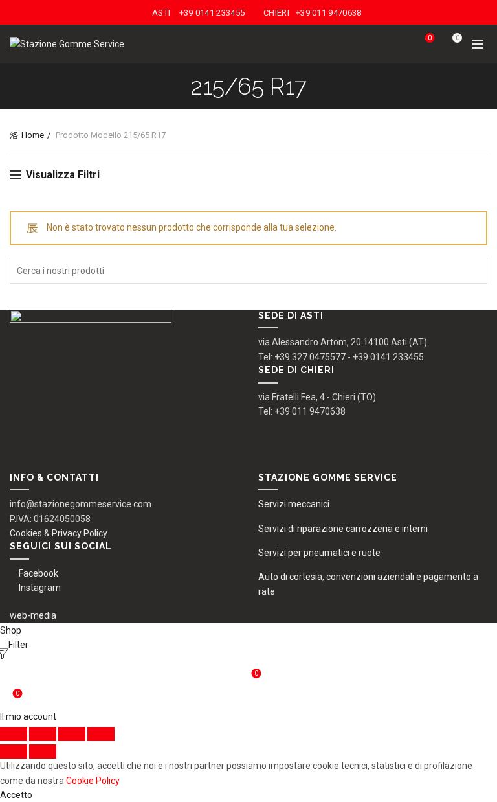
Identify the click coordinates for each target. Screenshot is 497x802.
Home (32, 135)
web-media (33, 615)
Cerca (474, 271)
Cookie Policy (93, 780)
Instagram (40, 587)
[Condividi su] (42, 734)
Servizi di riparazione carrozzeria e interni (343, 528)
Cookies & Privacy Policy (58, 533)
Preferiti (430, 37)
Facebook (38, 573)
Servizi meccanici (293, 504)
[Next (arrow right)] (42, 751)
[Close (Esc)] (13, 734)
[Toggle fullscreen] (71, 734)
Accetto (16, 795)
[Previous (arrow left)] (13, 751)
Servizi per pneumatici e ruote (319, 552)
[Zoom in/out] (101, 734)
